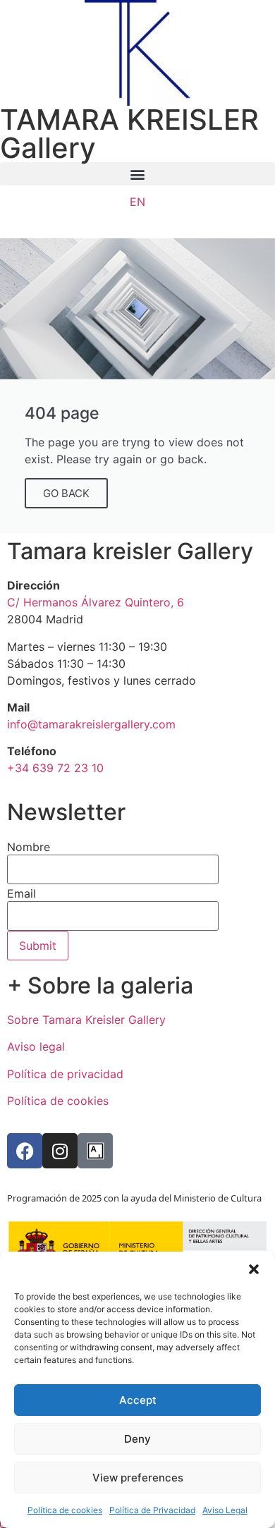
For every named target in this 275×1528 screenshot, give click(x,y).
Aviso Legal (225, 1510)
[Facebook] (24, 1150)
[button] (254, 1269)
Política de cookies (65, 1510)
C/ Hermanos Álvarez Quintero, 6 (95, 602)
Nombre (28, 846)
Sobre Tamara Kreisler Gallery (86, 1020)
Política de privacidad (65, 1074)
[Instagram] (60, 1150)
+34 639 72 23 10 (55, 768)
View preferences (137, 1477)
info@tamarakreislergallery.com (91, 724)
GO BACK (66, 493)
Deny (137, 1439)
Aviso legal (36, 1046)
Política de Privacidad (152, 1510)
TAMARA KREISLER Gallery (129, 133)
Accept (138, 1400)
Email (21, 893)
